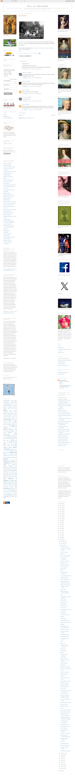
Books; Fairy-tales (13, 410)
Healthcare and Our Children (64, 739)
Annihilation (62, 665)
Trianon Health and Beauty (65, 385)
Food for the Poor (61, 363)
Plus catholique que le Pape (65, 702)
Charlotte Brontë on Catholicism (64, 721)
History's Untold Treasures (8, 180)
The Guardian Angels (64, 743)
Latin (8, 444)
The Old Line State (12, 482)
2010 (61, 534)
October (62, 545)
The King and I (6, 235)
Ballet (4, 407)
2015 (61, 524)
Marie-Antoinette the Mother (64, 429)
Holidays (9, 437)
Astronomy (15, 404)
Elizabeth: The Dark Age (65, 666)
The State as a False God (65, 733)
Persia (4, 457)
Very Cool (62, 741)
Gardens (12, 431)
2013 (61, 528)
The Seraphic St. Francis (65, 726)
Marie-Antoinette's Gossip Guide (9, 209)
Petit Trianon (21, 43)
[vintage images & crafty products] (8, 394)
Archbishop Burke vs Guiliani (64, 730)
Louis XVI (5, 188)
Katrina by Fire (63, 600)
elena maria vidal (25, 72)
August (62, 755)
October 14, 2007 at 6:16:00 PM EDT (32, 109)
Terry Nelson (24, 89)
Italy (4, 440)
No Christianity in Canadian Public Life (65, 735)
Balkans (15, 405)
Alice (61, 594)
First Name (6, 84)
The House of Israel (8, 476)
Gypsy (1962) (63, 589)
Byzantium (5, 411)
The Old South (7, 483)
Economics (9, 424)
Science (5, 466)
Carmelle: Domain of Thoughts (9, 171)
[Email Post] (39, 53)
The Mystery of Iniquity (10, 479)
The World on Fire (64, 605)
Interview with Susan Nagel (63, 412)
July (62, 757)
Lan (7, 442)
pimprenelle (24, 104)
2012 (61, 530)
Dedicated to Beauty (64, 706)
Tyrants (9, 495)
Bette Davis (15, 407)
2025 (61, 505)
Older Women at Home (64, 634)
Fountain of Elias (63, 380)
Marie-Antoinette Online (8, 204)
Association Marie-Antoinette (9, 167)
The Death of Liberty (64, 683)
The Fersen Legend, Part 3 (63, 440)
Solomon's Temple (64, 552)
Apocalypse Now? (64, 602)
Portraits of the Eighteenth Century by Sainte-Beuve (9, 221)
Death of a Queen (63, 657)
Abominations (6, 400)
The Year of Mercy (13, 491)
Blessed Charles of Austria (65, 622)
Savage (9, 464)
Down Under (11, 422)
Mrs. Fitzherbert (63, 603)
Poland (15, 457)
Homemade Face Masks (64, 386)
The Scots (12, 488)
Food (8, 431)
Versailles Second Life (7, 242)
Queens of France (13, 463)
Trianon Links (61, 347)
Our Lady (14, 455)
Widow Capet (25, 81)
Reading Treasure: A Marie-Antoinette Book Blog (8, 226)
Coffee (16, 418)
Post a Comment (22, 113)
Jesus (12, 440)
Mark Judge (12, 449)
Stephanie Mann (10, 469)
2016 (61, 522)
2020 (61, 515)
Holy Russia (14, 437)
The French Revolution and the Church (65, 610)
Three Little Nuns (63, 728)
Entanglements (63, 650)
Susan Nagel (5, 232)
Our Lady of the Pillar (64, 672)
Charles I (10, 414)
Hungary (13, 438)
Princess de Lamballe (7, 224)
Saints (4, 464)
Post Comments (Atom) (28, 118)
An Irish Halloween (64, 577)
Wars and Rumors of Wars (10, 495)
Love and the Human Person (65, 575)
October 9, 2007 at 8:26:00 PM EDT (31, 93)
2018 (61, 518)
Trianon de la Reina (7, 240)
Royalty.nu (5, 228)
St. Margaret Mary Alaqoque (64, 655)
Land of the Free (10, 443)
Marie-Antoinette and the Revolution (63, 427)
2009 (61, 536)
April (62, 762)
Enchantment (63, 612)
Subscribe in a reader (8, 143)
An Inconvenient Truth (64, 565)
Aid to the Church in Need (63, 358)
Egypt (13, 424)
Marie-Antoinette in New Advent (9, 203)
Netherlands (5, 455)
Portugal (15, 459)
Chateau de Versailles (7, 173)
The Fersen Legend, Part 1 (63, 437)
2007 (61, 539)
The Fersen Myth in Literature (64, 442)
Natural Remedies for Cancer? (64, 639)
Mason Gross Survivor (7, 211)
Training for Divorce (64, 724)
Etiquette (5, 429)
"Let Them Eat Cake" (62, 397)
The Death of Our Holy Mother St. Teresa (64, 696)
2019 (61, 517)
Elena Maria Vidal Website (63, 372)
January (62, 768)
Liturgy (15, 444)
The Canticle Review (7, 233)
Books (5, 410)
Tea (8, 470)
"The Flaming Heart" (64, 686)
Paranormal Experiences (65, 745)
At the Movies (7, 405)
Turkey (4, 495)
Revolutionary (63, 648)
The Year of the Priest (8, 493)
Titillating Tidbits (7, 238)
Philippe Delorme (6, 219)
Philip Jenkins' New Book (65, 712)
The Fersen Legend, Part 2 (63, 439)
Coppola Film (61, 408)
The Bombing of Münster (65, 750)
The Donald (12, 470)
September (63, 753)
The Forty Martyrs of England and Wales (64, 592)
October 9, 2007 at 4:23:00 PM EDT (31, 69)
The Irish (15, 476)
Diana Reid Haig (6, 175)
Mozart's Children (7, 214)
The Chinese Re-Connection (63, 558)
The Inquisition (63, 568)
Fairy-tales (11, 429)
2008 (61, 537)
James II (8, 440)
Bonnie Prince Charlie (12, 408)
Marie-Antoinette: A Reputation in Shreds (65, 582)
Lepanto (62, 708)
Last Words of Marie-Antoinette (64, 646)
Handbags (62, 624)
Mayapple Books (61, 374)
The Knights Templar (64, 713)
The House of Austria (12, 475)
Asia (12, 404)
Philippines (8, 457)
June (62, 758)
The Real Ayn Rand (64, 674)
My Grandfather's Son (64, 636)
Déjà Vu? (62, 652)
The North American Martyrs (64, 632)
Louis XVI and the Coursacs (9, 190)
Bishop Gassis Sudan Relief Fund (64, 360)
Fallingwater (62, 643)
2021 (61, 513)
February (62, 766)
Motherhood (13, 452)
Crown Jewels (7, 421)
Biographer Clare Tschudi (24, 42)
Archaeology (14, 402)
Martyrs (12, 450)
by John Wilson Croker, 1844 (10, 312)
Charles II (15, 414)
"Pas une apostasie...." (64, 566)
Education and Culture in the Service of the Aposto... (65, 586)
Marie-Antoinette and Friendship (64, 421)
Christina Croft (14, 416)
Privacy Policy (61, 352)
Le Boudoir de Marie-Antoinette (9, 185)
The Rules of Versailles (64, 561)
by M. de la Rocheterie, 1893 (10, 269)
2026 (61, 503)
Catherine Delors (10, 413)
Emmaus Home (8, 426)
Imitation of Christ (64, 704)
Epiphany (10, 428)
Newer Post (21, 115)
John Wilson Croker (7, 181)
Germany (10, 432)
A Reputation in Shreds (62, 399)
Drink (16, 422)
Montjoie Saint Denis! (64, 684)
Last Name (6, 89)
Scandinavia (14, 464)
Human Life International (63, 365)
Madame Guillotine (7, 198)
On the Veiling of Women (65, 555)
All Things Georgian (7, 163)
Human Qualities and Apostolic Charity (64, 626)
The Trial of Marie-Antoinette (9, 237)
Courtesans (14, 420)
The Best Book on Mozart (65, 681)
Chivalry (9, 416)
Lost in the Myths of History (9, 186)
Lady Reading (6, 183)
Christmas (5, 418)
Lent (11, 444)
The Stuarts (12, 490)
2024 (61, 507)
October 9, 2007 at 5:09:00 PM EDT (31, 77)
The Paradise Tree (11, 485)
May (62, 760)
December (63, 541)
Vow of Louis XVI (61, 445)
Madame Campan (6, 193)
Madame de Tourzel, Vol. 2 (8, 196)
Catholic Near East (61, 361)
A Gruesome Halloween (65, 579)
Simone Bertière (6, 230)
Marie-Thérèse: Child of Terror (64, 434)
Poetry (12, 457)
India (16, 438)
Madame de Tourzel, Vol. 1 (8, 194)
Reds (61, 641)
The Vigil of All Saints (64, 547)
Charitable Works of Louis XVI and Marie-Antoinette (64, 401)
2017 (61, 520)
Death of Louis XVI (62, 410)
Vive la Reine (6, 243)
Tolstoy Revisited (63, 563)
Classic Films (11, 418)
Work (4, 498)
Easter (4, 424)
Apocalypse (6, 402)
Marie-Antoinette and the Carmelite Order (63, 423)
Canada (11, 411)
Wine (16, 496)
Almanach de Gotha (7, 165)
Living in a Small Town (65, 715)
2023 (61, 509)
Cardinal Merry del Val (64, 620)
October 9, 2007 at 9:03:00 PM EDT (31, 101)
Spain (14, 467)
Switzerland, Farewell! (64, 614)
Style (16, 469)
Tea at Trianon (37, 6)
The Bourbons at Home (62, 435)
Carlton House (63, 607)
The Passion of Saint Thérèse (64, 748)
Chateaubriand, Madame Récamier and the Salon (65, 718)
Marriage (8, 450)
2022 (61, 511)
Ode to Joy (62, 554)
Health (15, 434)
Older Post (53, 115)
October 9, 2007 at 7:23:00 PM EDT (31, 86)
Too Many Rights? (64, 663)
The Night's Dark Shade (8, 118)
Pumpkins (62, 616)
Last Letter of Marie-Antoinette (64, 413)
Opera (10, 455)
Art (10, 404)
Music (4, 454)
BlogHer (4, 408)
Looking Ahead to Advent (65, 710)
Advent (12, 400)
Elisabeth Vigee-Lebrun (8, 176)
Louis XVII (5, 191)
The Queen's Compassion (63, 444)
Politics (5, 459)
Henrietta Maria (7, 435)
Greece (15, 432)
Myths (15, 454)
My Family (10, 454)
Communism (7, 420)
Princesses (6, 461)
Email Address (10, 80)
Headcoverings (6, 434)
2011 (61, 532)
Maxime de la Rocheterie (8, 212)
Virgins (12, 495)
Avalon (12, 405)
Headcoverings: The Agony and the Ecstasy (65, 691)
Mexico (7, 452)
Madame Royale (6, 116)
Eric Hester (14, 428)
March (62, 764)
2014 (61, 526)
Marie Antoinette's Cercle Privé (9, 201)
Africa (15, 400)
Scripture (11, 466)
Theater (15, 493)
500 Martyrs (62, 676)
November (63, 543)
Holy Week (5, 438)
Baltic (7, 407)
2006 (61, 770)
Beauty (10, 407)
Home (59, 346)
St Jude (61, 570)
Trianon (5, 114)
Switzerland (5, 470)
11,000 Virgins (63, 618)
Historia (5, 178)
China (4, 416)
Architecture (6, 404)
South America (9, 467)
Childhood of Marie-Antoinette (64, 404)
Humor (9, 438)
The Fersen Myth (11, 472)
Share (20, 51)
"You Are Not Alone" (64, 694)
